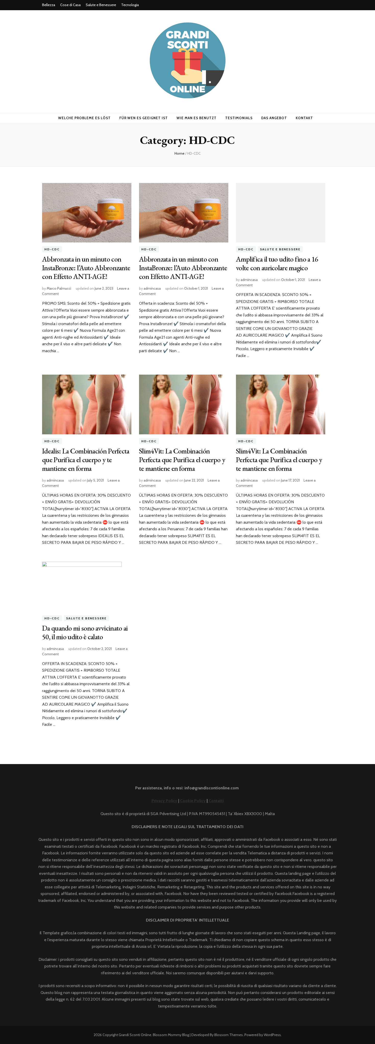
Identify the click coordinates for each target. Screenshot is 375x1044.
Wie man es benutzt (197, 118)
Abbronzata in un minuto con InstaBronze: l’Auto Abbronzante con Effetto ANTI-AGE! (86, 267)
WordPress (272, 1035)
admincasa (152, 288)
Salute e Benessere (101, 5)
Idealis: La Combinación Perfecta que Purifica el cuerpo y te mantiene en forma (85, 459)
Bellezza (48, 5)
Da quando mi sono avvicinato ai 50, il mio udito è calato (85, 632)
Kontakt (304, 118)
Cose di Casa (70, 5)
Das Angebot (274, 118)
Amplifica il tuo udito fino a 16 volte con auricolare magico (277, 263)
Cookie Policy (193, 800)
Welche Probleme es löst (84, 118)
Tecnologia (130, 5)
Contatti (216, 800)
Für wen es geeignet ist (143, 118)
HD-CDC (52, 249)
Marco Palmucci (59, 288)
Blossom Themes (228, 1035)
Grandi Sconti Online (135, 1035)
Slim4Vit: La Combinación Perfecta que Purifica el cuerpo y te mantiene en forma (182, 459)
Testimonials (239, 118)
